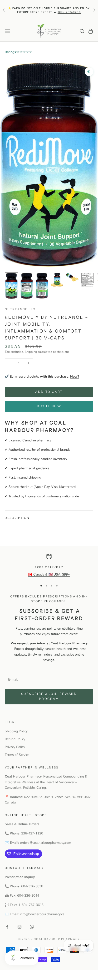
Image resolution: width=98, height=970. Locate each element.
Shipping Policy (16, 731)
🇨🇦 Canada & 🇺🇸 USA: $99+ (49, 574)
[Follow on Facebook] (7, 927)
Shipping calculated (38, 352)
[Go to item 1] (11, 286)
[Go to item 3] (42, 286)
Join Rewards (69, 12)
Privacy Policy (15, 747)
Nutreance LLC (20, 309)
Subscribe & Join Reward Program (49, 696)
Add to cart (49, 392)
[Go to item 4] (57, 280)
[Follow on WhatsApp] (31, 927)
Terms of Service (17, 755)
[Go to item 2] (26, 286)
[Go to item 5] (72, 277)
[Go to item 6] (87, 280)
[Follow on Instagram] (19, 927)
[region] (49, 565)
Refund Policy (15, 739)
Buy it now (49, 406)
